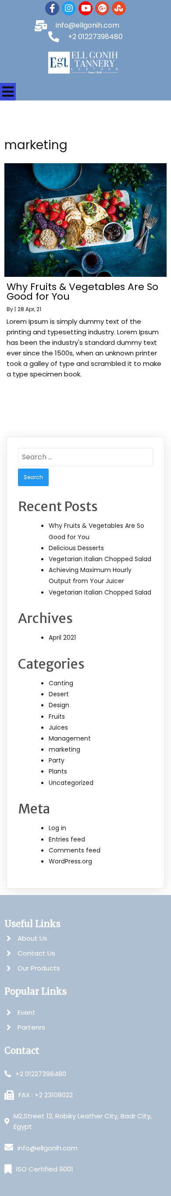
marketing (64, 749)
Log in (57, 828)
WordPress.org (70, 861)
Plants (58, 771)
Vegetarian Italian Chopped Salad (100, 559)
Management (70, 738)
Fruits (57, 716)
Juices (58, 727)
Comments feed (74, 850)
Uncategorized (71, 782)
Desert (59, 694)
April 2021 (62, 637)
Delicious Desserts (76, 548)
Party (56, 760)
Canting (61, 683)
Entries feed (67, 839)
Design (59, 705)
